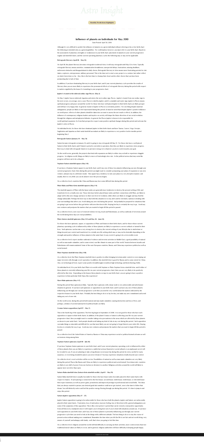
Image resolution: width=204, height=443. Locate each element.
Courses (84, 29)
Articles (106, 29)
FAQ (123, 29)
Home (61, 29)
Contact (131, 29)
